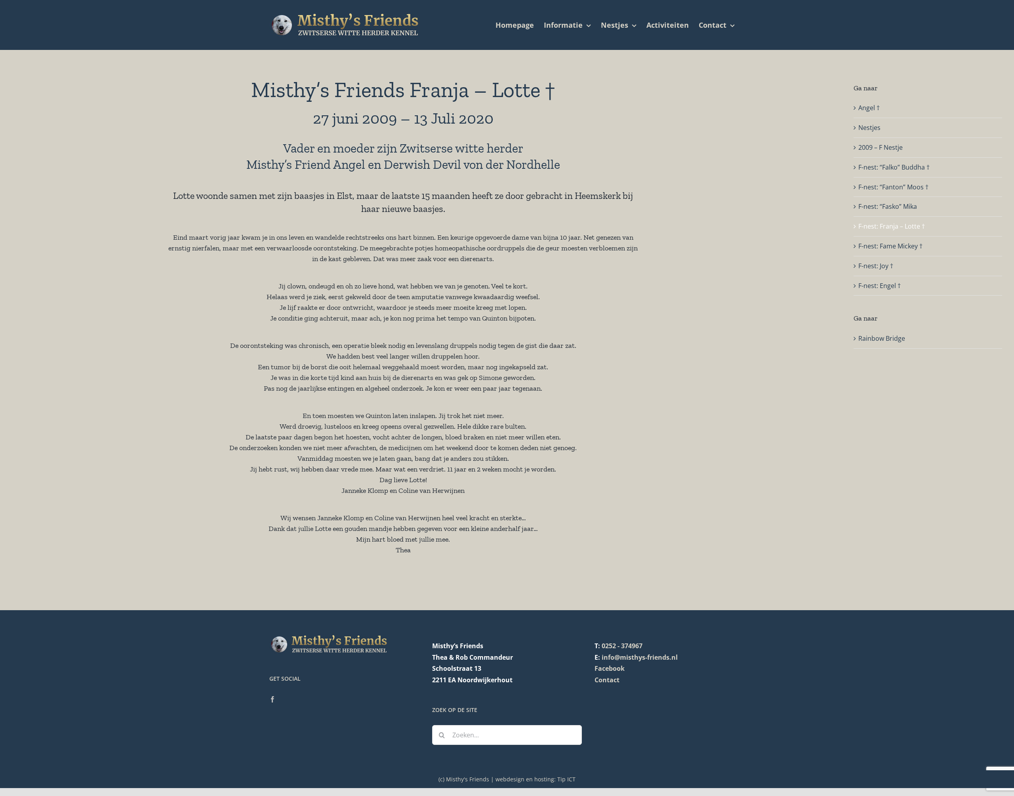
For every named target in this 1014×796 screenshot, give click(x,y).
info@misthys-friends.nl (640, 657)
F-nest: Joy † (875, 266)
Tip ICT (566, 779)
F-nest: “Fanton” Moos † (893, 187)
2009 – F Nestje (880, 147)
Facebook (610, 668)
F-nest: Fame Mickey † (890, 246)
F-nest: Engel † (879, 285)
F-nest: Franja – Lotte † (891, 226)
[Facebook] (272, 699)
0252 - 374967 (622, 645)
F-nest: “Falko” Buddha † (894, 167)
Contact (607, 680)
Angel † (869, 107)
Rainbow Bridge (881, 338)
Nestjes (869, 127)
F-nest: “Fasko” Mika (887, 206)
